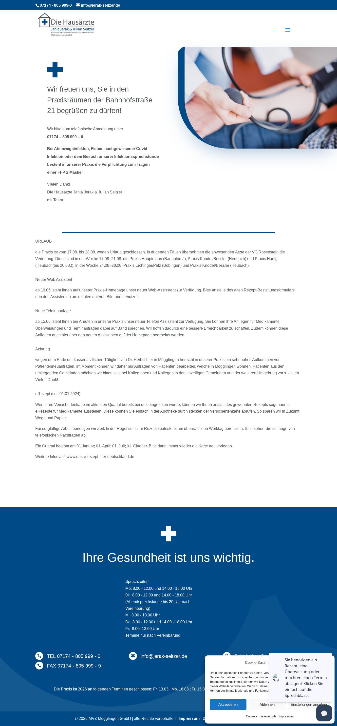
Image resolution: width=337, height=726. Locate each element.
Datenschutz (268, 716)
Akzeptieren (228, 704)
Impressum (286, 716)
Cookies (251, 716)
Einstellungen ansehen (309, 704)
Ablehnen (267, 704)
